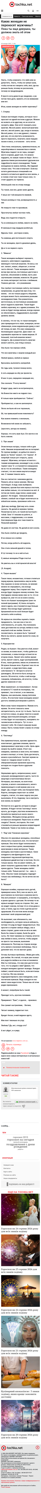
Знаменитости (7, 16)
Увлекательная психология (18, 1067)
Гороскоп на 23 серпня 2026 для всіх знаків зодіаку (19, 1271)
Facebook (25, 1053)
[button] (33, 11)
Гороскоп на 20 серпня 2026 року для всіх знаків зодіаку (19, 1436)
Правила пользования (7, 1481)
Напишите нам (9, 1165)
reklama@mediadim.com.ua (9, 1469)
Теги (4, 1133)
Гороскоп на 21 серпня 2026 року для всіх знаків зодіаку (19, 1352)
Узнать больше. (5, 1487)
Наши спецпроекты (10, 1178)
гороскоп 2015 (20, 1137)
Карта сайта (8, 1172)
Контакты (7, 1168)
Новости (17, 16)
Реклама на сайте (10, 1175)
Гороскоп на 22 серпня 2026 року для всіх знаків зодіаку (19, 1311)
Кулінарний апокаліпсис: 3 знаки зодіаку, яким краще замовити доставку (20, 1394)
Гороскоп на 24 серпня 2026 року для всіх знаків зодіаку (19, 1230)
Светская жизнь (27, 16)
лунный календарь (20, 1142)
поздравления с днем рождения (20, 1145)
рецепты (20, 1149)
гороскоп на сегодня (20, 1140)
